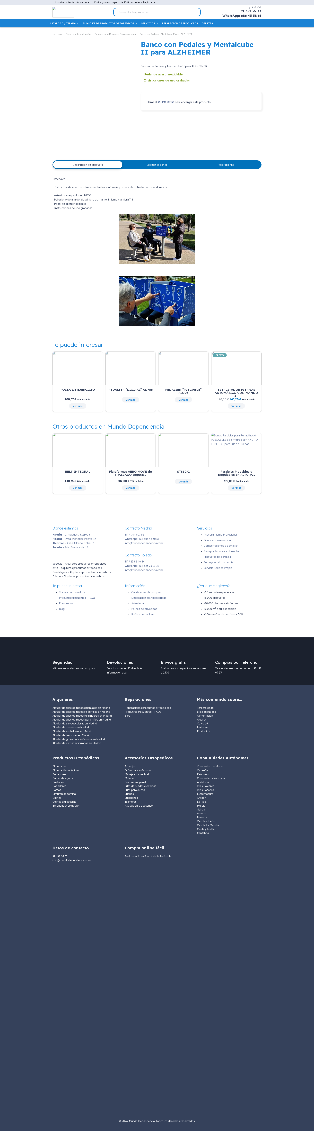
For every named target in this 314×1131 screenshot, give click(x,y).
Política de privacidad (144, 608)
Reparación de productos (180, 23)
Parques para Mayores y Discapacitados (115, 34)
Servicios (148, 23)
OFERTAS (207, 23)
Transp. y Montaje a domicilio (221, 551)
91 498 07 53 (165, 102)
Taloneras (131, 801)
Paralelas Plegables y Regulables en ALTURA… (236, 473)
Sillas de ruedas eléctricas (140, 786)
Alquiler (201, 719)
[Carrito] (259, 23)
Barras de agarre (62, 778)
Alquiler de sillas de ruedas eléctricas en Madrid (81, 711)
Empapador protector (66, 805)
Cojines (56, 797)
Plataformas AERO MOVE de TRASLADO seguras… (130, 473)
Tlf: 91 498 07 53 (134, 534)
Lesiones (202, 727)
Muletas (129, 778)
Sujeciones (131, 797)
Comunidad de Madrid (210, 766)
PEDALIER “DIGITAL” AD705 (130, 390)
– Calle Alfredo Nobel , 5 (73, 543)
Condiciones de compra (146, 592)
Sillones (129, 793)
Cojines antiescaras (64, 801)
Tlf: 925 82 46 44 (135, 561)
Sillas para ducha (135, 790)
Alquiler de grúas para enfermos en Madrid (78, 739)
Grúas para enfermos (138, 770)
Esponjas (130, 766)
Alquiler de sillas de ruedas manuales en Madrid (81, 707)
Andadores (59, 774)
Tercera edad (205, 707)
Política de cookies (142, 614)
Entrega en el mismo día (218, 562)
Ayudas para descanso (139, 805)
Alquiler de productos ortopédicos (108, 23)
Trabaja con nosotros (72, 592)
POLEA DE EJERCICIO (77, 390)
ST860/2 (183, 471)
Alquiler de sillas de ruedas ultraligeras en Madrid (82, 715)
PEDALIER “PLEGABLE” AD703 (183, 391)
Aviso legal (137, 603)
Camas (56, 790)
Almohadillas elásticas (65, 770)
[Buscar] (197, 12)
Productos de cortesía (217, 556)
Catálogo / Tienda (63, 23)
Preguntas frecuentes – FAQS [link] (143, 711)
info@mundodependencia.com (144, 543)
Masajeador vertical (137, 774)
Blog (62, 608)
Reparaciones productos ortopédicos (148, 707)
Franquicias (66, 603)
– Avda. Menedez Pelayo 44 (74, 538)
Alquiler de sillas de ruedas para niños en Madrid (81, 719)
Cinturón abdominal (64, 793)
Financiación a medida (217, 540)
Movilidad (57, 34)
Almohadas (59, 766)
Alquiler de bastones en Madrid (71, 735)
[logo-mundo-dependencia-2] (63, 12)
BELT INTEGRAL (77, 471)
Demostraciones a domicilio (221, 545)
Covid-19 (202, 723)
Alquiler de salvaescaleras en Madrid (74, 723)
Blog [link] (127, 715)
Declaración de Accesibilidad (148, 597)
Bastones (58, 782)
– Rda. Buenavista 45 (70, 547)
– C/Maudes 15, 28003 (71, 534)
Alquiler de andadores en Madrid (72, 731)
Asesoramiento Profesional (220, 534)
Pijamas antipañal (135, 782)
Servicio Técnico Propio (218, 568)
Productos (203, 731)
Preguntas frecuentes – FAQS (77, 597)
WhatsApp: (142, 538)
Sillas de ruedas (206, 711)
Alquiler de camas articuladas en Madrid (76, 743)
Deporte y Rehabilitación (78, 34)
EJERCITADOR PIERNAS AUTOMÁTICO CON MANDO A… (236, 393)
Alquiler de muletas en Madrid (70, 727)
